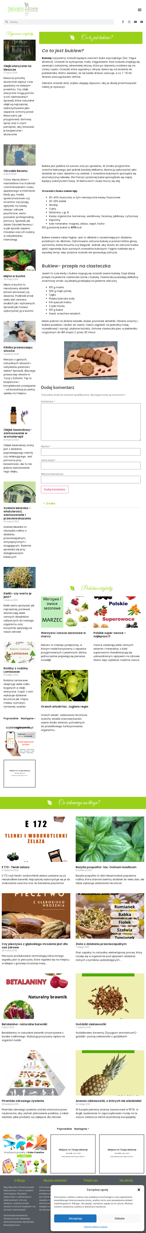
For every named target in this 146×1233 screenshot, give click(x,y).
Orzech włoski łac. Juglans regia (64, 706)
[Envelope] (141, 22)
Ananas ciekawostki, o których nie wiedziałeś (109, 1101)
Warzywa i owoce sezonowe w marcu (63, 634)
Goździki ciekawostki (91, 1024)
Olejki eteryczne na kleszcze (17, 67)
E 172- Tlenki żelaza (15, 867)
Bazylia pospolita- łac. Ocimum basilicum (106, 867)
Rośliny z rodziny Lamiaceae (16, 670)
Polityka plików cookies (96, 1226)
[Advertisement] (91, 128)
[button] (139, 1190)
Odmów (119, 1218)
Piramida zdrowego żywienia (23, 1101)
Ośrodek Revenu (15, 171)
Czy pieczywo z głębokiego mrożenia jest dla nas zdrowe (35, 945)
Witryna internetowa (52, 474)
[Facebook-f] (123, 22)
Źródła (50, 503)
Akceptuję (75, 1218)
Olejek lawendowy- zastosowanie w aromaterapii (18, 433)
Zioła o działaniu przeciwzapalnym (101, 944)
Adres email (48, 460)
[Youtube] (135, 22)
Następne (27, 718)
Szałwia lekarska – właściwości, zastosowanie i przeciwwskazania (17, 513)
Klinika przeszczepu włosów (18, 349)
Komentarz (48, 401)
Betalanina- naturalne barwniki (24, 1024)
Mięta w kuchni (14, 276)
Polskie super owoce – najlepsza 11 (109, 634)
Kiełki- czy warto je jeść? (18, 595)
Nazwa (45, 446)
